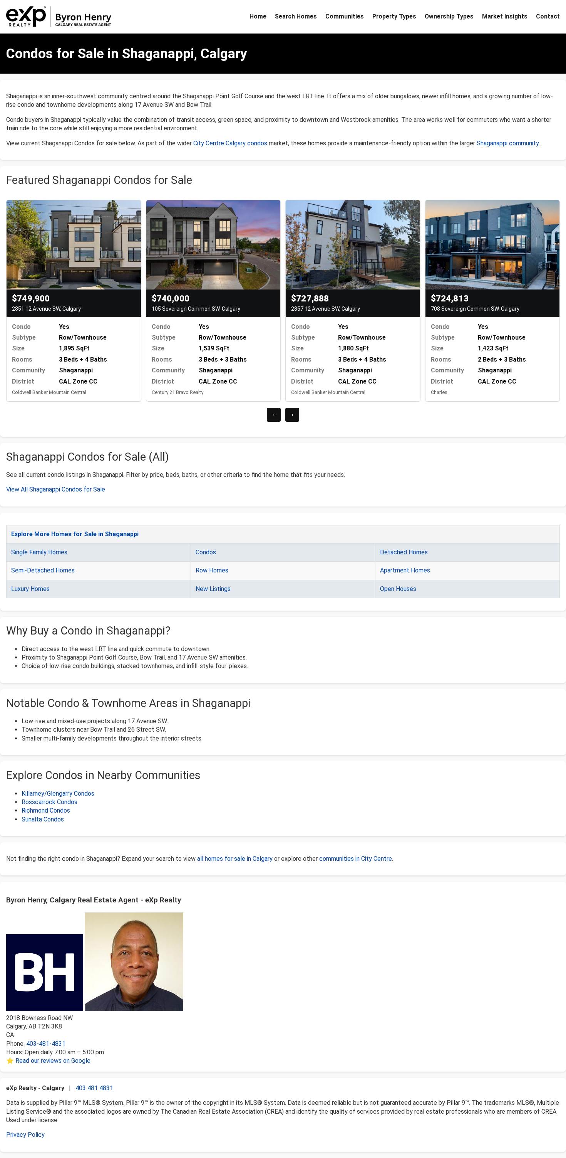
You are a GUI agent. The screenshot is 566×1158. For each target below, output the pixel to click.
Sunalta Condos (43, 819)
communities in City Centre (355, 858)
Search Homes (296, 16)
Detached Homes (404, 552)
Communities (344, 16)
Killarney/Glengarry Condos (58, 793)
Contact (548, 16)
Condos (206, 552)
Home (258, 16)
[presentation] (274, 415)
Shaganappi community (508, 143)
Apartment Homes (405, 570)
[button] (7, 426)
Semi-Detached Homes (43, 570)
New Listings (213, 588)
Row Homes (212, 570)
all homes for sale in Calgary (235, 858)
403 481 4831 (94, 1088)
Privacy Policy (25, 1134)
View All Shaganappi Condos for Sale (55, 489)
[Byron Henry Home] (59, 16)
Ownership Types (449, 16)
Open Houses (398, 588)
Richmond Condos (46, 810)
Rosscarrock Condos (49, 802)
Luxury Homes (30, 588)
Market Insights (504, 16)
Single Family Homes (39, 552)
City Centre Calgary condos (230, 143)
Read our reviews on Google (52, 1060)
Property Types (394, 16)
